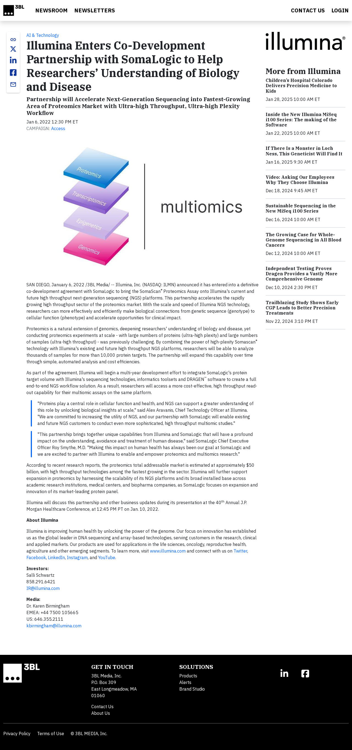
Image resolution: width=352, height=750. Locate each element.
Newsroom (51, 10)
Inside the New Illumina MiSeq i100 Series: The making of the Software (301, 120)
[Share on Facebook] (13, 72)
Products (188, 675)
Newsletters (94, 10)
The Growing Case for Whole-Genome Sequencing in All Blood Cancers (303, 240)
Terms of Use (50, 733)
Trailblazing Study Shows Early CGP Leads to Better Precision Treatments (302, 308)
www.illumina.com (168, 551)
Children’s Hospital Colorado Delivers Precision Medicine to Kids (301, 86)
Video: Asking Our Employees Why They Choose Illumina (300, 179)
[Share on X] (13, 49)
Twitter (240, 551)
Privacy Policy (17, 733)
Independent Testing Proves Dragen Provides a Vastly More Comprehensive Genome (301, 274)
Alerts (185, 682)
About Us (100, 713)
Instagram (77, 557)
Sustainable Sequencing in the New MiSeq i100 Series (301, 208)
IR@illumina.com (43, 588)
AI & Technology (42, 35)
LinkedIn (56, 557)
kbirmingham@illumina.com (53, 625)
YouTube (106, 557)
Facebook (36, 557)
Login (340, 10)
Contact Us (102, 706)
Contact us (308, 10)
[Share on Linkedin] (13, 60)
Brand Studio (192, 689)
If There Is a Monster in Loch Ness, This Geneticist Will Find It (304, 150)
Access (58, 128)
